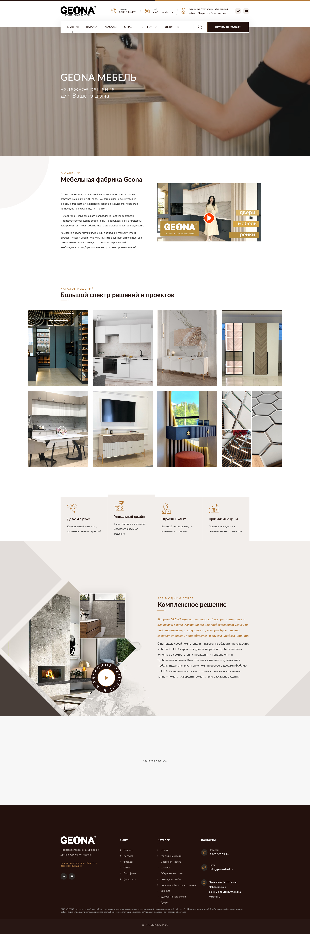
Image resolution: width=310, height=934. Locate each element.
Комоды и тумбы (171, 879)
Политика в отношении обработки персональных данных (79, 864)
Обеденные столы (172, 873)
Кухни (164, 850)
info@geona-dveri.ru (163, 12)
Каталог (92, 27)
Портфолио (148, 27)
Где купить (172, 27)
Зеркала (165, 891)
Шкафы (165, 867)
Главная (73, 27)
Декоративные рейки (173, 896)
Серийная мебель (171, 862)
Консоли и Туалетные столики (178, 885)
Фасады (111, 27)
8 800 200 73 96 (127, 12)
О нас (128, 27)
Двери (164, 902)
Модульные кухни (171, 856)
